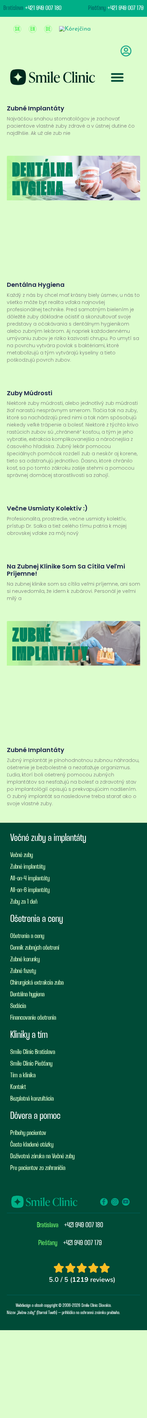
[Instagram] (115, 1202)
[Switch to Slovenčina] (17, 29)
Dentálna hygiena (36, 284)
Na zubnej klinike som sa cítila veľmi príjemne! (66, 570)
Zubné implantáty (35, 108)
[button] (117, 77)
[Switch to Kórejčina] (75, 29)
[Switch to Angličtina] (32, 29)
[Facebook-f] (104, 1202)
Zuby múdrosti (29, 393)
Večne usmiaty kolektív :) (47, 508)
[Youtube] (126, 1202)
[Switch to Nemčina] (48, 29)
